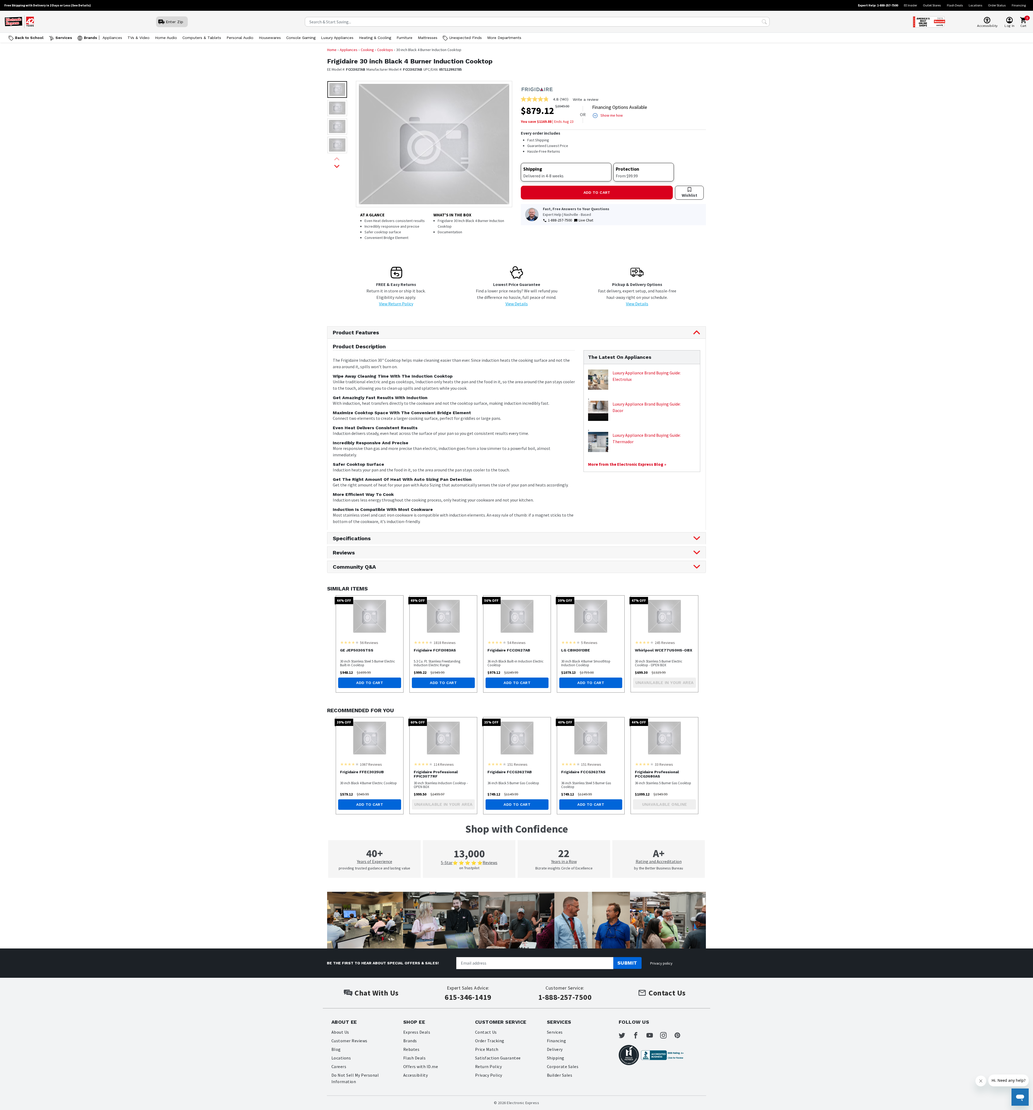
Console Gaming (301, 37)
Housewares (270, 37)
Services (63, 37)
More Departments (504, 37)
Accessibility (415, 1075)
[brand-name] (537, 88)
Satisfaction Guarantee (498, 1058)
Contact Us (486, 1032)
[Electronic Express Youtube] (652, 1035)
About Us (340, 1032)
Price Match (486, 1049)
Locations (975, 5)
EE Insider (910, 5)
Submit (627, 963)
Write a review (586, 99)
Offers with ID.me (420, 1066)
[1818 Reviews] (423, 642)
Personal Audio (240, 37)
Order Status (997, 5)
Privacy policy (661, 963)
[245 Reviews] (644, 642)
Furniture (404, 37)
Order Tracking (489, 1040)
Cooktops (385, 49)
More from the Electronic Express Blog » (627, 464)
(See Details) (81, 5)
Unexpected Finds (465, 37)
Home (332, 49)
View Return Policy (396, 303)
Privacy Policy (488, 1075)
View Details (516, 303)
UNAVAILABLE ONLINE (664, 804)
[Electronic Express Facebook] (638, 1035)
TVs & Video (139, 37)
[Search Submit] (764, 22)
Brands (90, 37)
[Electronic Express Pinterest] (680, 1035)
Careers (338, 1066)
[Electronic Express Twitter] (625, 1035)
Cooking (367, 49)
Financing (1019, 5)
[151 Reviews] (496, 764)
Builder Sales (559, 1075)
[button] (337, 89)
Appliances (112, 37)
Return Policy (488, 1066)
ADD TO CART (596, 192)
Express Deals (416, 1032)
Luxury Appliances (337, 37)
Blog (336, 1049)
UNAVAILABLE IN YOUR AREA (664, 682)
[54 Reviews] (496, 642)
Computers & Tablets (201, 37)
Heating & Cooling (375, 37)
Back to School (29, 37)
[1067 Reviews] (349, 764)
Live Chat (586, 220)
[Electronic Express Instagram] (666, 1035)
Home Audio (166, 37)
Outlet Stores (932, 5)
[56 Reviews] (349, 642)
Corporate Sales (562, 1066)
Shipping (555, 1058)
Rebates (411, 1049)
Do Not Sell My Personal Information (355, 1078)
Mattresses (427, 37)
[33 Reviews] (644, 764)
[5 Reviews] (570, 642)
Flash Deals (955, 5)
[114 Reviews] (423, 764)
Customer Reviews (349, 1040)
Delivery (555, 1049)
